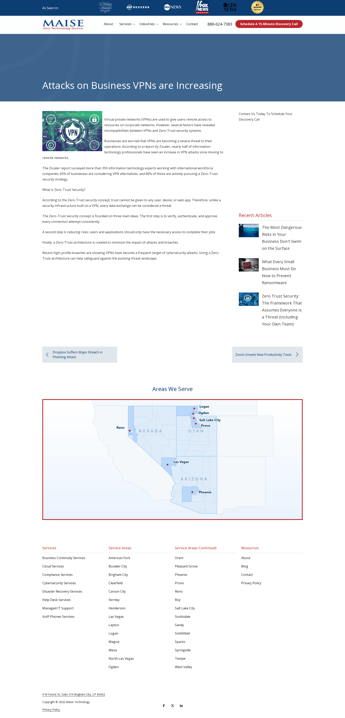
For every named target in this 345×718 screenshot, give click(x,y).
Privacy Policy (51, 709)
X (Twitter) (172, 706)
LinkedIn (181, 706)
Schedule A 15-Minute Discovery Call (269, 24)
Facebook (164, 706)
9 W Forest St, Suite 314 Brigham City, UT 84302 (73, 694)
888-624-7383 (219, 24)
